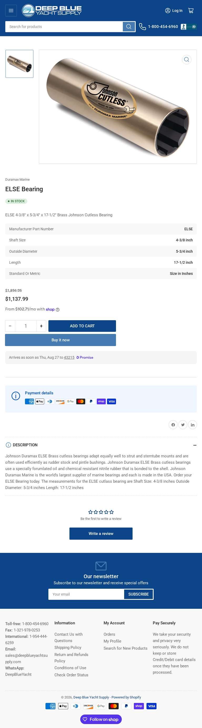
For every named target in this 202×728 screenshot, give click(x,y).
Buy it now (61, 340)
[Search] (129, 26)
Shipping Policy (67, 647)
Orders (109, 634)
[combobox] (70, 26)
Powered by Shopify (126, 697)
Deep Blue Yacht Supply (91, 697)
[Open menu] (11, 10)
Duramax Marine (17, 179)
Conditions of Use (70, 667)
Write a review (101, 533)
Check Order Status (71, 675)
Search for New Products (126, 648)
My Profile (112, 641)
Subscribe (138, 594)
